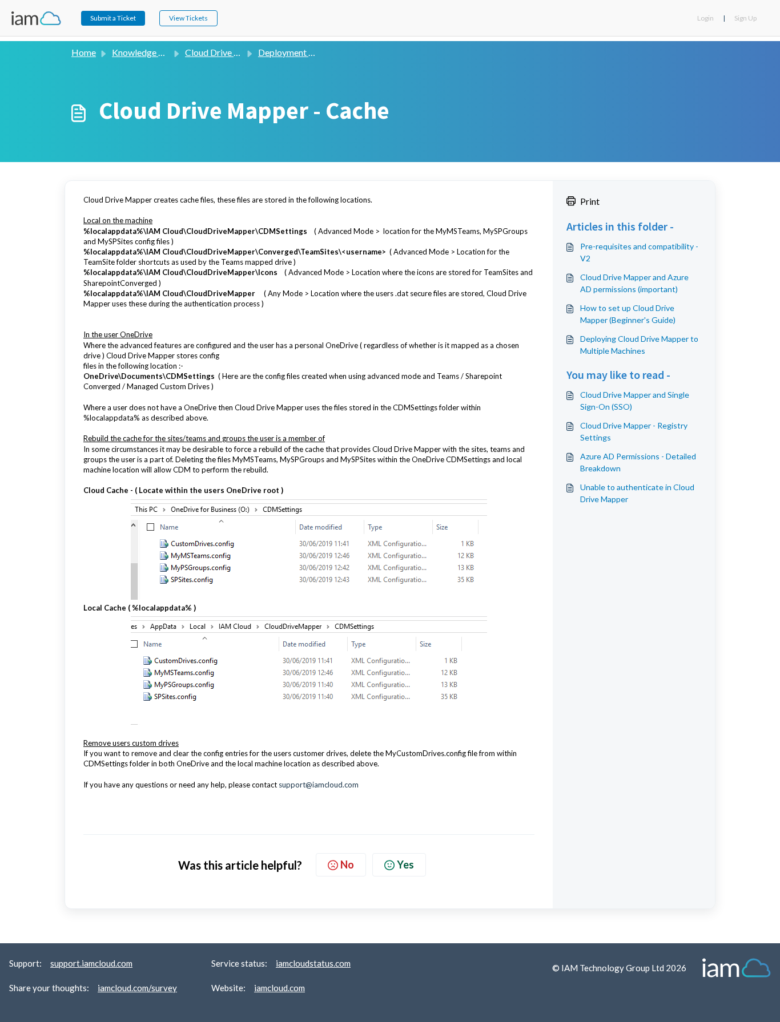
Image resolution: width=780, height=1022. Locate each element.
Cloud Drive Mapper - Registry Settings (633, 431)
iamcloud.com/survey (137, 988)
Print (590, 201)
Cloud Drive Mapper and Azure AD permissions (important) (634, 283)
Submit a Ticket (113, 18)
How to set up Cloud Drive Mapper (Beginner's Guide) (628, 314)
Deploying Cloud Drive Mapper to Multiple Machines (639, 345)
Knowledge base (144, 52)
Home (83, 52)
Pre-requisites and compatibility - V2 (639, 252)
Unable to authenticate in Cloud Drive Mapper (637, 493)
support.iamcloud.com (91, 963)
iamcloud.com (279, 988)
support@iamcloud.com (319, 784)
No (347, 864)
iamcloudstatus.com (313, 963)
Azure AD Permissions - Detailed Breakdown (638, 462)
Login (705, 18)
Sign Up (745, 18)
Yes (405, 864)
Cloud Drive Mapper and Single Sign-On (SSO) (634, 400)
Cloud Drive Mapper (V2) (234, 52)
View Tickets (188, 18)
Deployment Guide (295, 52)
